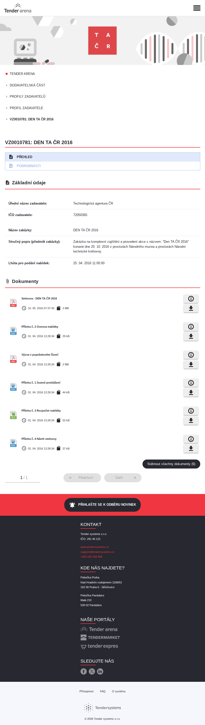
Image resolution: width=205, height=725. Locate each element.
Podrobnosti (24, 165)
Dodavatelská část (27, 85)
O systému (119, 691)
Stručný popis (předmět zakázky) (33, 241)
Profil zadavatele (26, 108)
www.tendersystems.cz (94, 546)
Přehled (20, 156)
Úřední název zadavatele (27, 203)
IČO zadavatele (20, 215)
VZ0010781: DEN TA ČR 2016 (32, 119)
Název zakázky (19, 230)
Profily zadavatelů (27, 96)
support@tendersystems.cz (97, 551)
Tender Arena (22, 74)
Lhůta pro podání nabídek (28, 263)
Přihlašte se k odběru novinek (102, 505)
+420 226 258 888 (91, 556)
